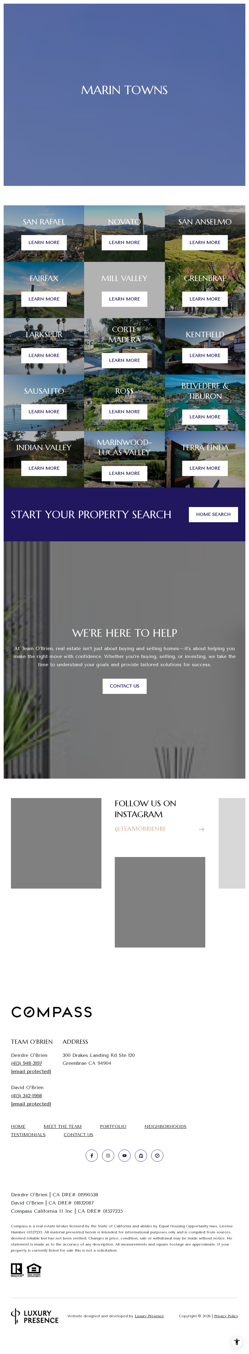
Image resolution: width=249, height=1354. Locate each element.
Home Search (213, 514)
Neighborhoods (165, 1126)
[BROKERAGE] (157, 1156)
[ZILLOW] (141, 1156)
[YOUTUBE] (124, 1156)
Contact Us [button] (124, 686)
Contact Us (78, 1135)
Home (18, 1126)
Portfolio (113, 1126)
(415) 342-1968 (26, 1096)
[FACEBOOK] (92, 1156)
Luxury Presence (149, 1316)
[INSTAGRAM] (108, 1156)
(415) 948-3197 (26, 1063)
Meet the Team (63, 1126)
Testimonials (28, 1134)
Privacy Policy (226, 1316)
